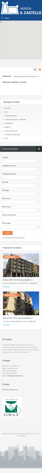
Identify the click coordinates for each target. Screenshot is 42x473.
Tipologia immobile (9, 174)
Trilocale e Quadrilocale (12, 134)
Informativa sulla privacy (10, 390)
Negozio (7, 127)
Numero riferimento (9, 215)
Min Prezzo (6, 198)
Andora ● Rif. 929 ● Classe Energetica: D (18, 318)
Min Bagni (5, 190)
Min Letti (5, 182)
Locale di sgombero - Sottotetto (15, 119)
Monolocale (9, 123)
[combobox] (21, 161)
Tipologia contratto (9, 166)
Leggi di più (33, 283)
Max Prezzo (6, 207)
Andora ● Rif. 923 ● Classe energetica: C (18, 280)
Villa (6, 138)
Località (5, 157)
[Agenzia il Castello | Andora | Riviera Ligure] (21, 8)
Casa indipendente (11, 116)
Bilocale (7, 108)
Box (6, 112)
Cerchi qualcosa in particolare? (14, 238)
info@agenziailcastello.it (15, 376)
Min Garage (6, 223)
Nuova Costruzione (11, 131)
